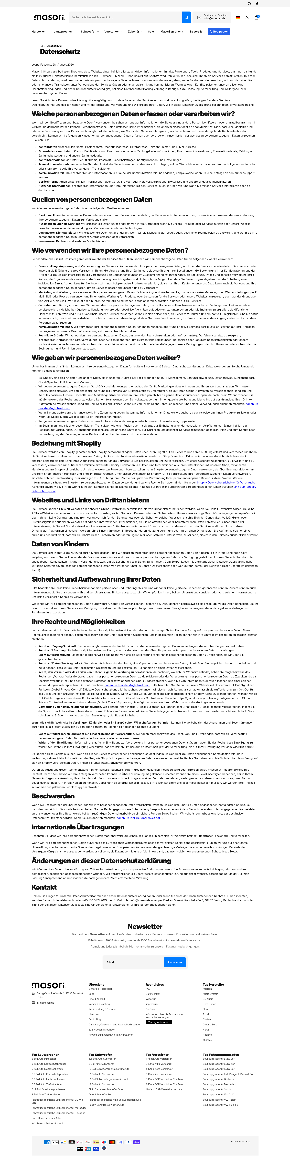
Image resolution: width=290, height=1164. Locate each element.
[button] (256, 17)
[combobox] (130, 17)
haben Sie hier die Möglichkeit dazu (127, 685)
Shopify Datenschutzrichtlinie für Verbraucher (227, 482)
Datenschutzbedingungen (182, 946)
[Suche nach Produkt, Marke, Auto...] (186, 17)
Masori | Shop (244, 1141)
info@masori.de (45, 1002)
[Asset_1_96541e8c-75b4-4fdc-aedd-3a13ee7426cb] (49, 987)
